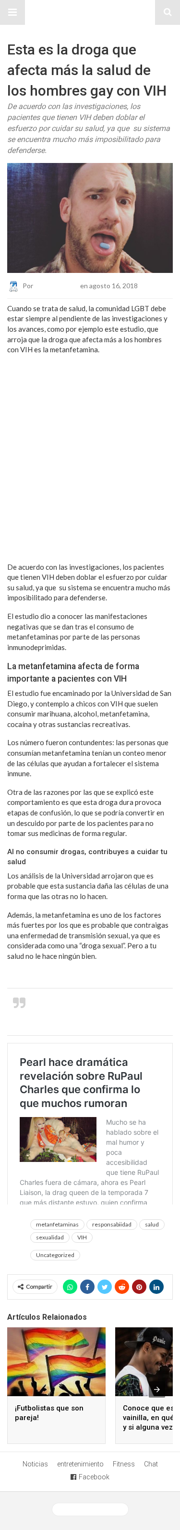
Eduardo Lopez (57, 285)
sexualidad (50, 1237)
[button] (12, 12)
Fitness (124, 1464)
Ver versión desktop (94, 1509)
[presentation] (157, 1389)
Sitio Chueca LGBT (90, 12)
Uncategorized (55, 1255)
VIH (82, 1237)
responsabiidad (112, 1224)
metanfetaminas (57, 1224)
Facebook (94, 1477)
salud (152, 1224)
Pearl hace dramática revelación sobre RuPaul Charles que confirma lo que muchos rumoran (101, 1012)
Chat (151, 1464)
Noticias (35, 1464)
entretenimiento (80, 1464)
